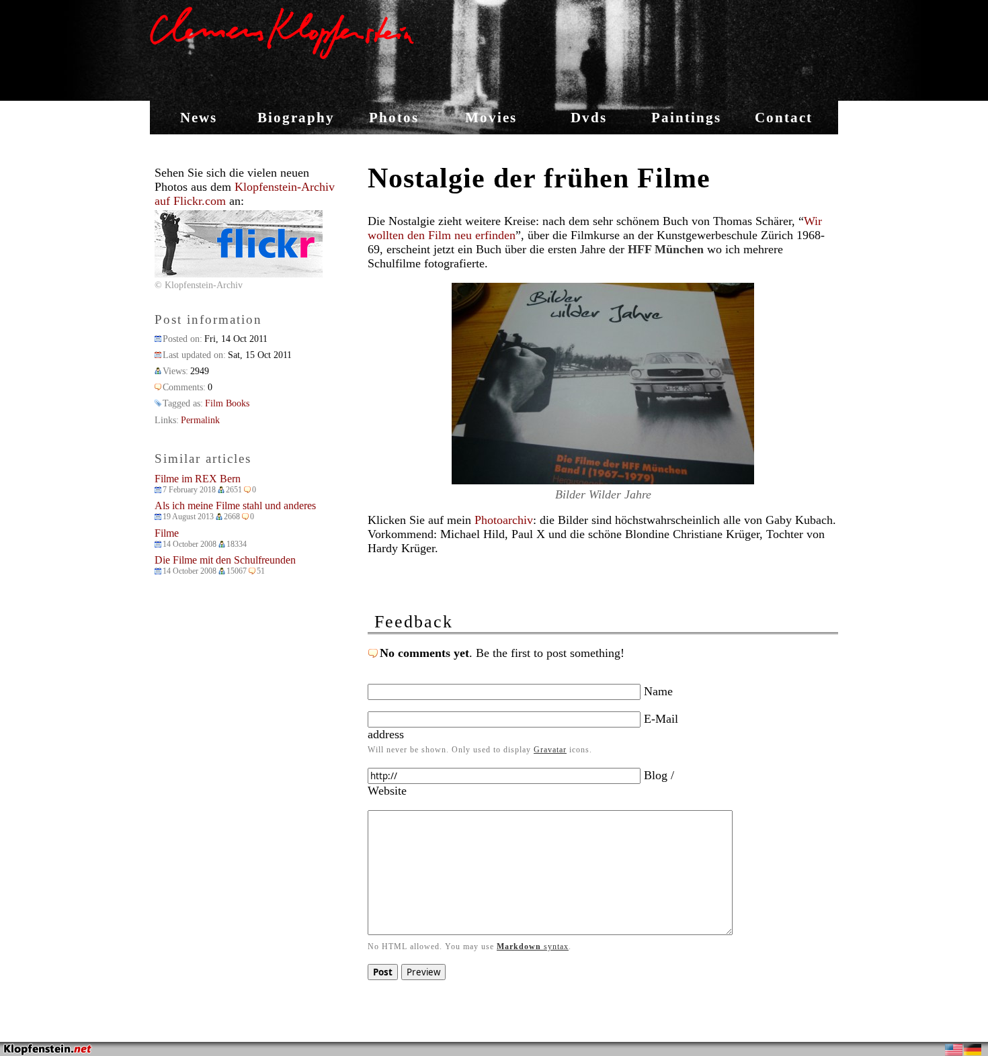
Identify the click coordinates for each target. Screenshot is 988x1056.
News (198, 117)
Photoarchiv (504, 520)
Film (214, 403)
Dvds (589, 117)
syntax (533, 946)
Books (237, 403)
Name (657, 691)
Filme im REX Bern (198, 478)
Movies (491, 117)
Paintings (686, 117)
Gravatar (550, 749)
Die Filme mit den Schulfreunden (225, 560)
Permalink (200, 419)
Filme (167, 533)
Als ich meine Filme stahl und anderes (235, 505)
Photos (394, 117)
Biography (296, 117)
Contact (784, 117)
